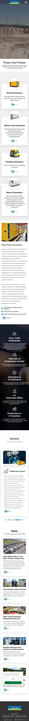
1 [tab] (14, 55)
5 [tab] (15, 514)
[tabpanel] (14, 29)
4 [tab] (13, 514)
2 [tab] (8, 514)
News (14, 525)
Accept (13, 682)
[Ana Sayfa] (14, 702)
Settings (13, 679)
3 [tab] (11, 514)
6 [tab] (20, 514)
